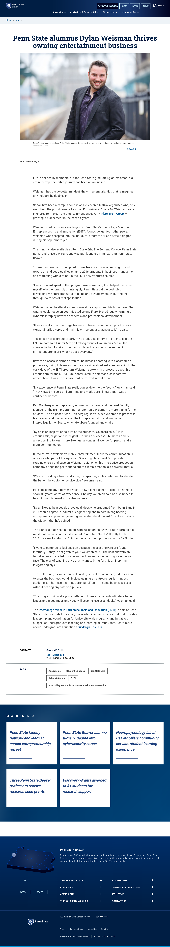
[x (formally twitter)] (25, 880)
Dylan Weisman (57, 678)
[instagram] (44, 880)
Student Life (109, 12)
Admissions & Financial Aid (83, 12)
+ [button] (101, 880)
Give (124, 6)
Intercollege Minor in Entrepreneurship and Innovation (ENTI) (77, 610)
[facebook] (19, 880)
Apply (135, 6)
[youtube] (37, 880)
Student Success (75, 671)
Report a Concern (108, 6)
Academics (58, 12)
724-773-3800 (101, 917)
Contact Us (119, 901)
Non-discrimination (76, 929)
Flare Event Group (113, 213)
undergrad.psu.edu (91, 627)
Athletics (118, 894)
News (17, 20)
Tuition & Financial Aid (74, 901)
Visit (145, 6)
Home (9, 20)
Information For (129, 12)
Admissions (67, 894)
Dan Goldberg (98, 671)
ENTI (73, 678)
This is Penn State (71, 880)
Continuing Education (126, 887)
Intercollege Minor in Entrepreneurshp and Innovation (78, 685)
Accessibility (92, 929)
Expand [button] (130, 149)
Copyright (104, 929)
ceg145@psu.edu (55, 655)
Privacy (62, 929)
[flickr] (31, 880)
